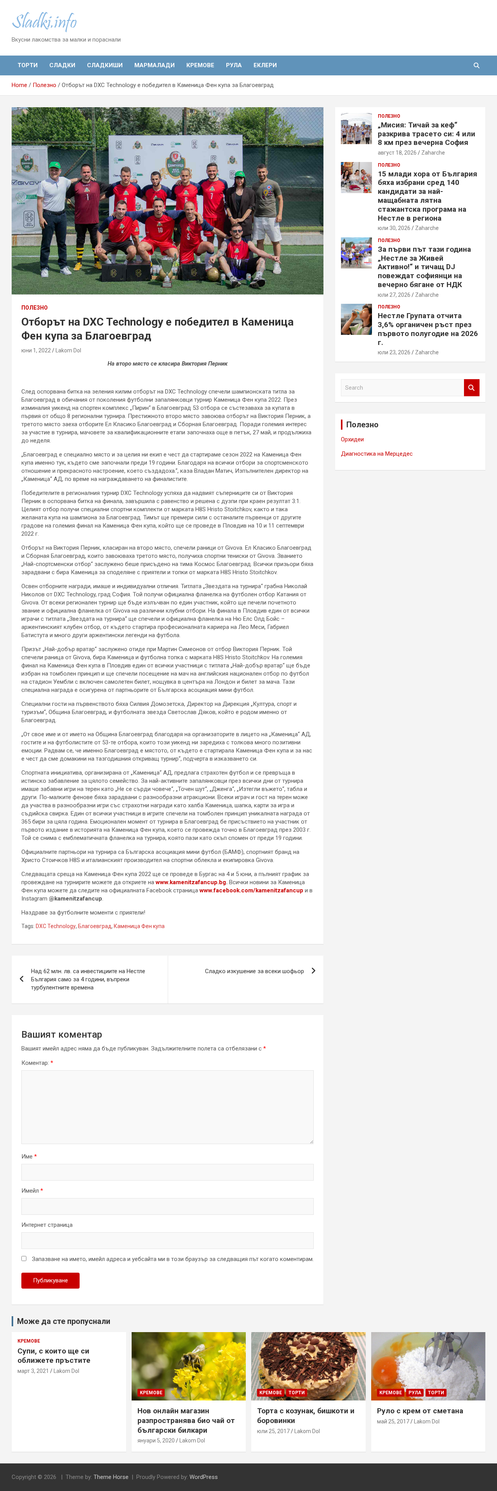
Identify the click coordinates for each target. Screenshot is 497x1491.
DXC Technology (56, 926)
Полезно (34, 308)
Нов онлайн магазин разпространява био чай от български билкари (186, 1420)
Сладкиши (105, 65)
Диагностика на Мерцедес (377, 453)
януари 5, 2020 (156, 1440)
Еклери (265, 65)
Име (29, 1156)
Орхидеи (352, 439)
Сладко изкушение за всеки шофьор (254, 971)
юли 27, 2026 (394, 295)
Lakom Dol (68, 350)
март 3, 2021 (33, 1371)
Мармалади (154, 65)
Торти (27, 65)
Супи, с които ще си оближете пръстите (53, 1355)
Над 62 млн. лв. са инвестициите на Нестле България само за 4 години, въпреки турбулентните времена (88, 979)
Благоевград (94, 926)
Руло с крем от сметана (420, 1410)
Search (472, 388)
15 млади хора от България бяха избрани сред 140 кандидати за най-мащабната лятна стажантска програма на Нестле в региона (427, 196)
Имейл (32, 1190)
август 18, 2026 (397, 153)
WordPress (203, 1477)
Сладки (62, 65)
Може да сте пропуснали (63, 1321)
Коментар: (37, 1062)
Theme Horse (111, 1477)
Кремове (200, 65)
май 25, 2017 (393, 1421)
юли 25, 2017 (273, 1431)
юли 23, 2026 (394, 352)
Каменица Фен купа (139, 926)
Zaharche (433, 153)
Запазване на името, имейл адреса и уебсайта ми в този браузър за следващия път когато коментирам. (173, 1259)
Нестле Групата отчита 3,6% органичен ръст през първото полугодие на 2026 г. (428, 329)
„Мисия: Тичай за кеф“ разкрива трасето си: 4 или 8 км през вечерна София (426, 133)
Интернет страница (47, 1224)
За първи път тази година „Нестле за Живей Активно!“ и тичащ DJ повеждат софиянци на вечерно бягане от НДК (424, 267)
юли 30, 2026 (394, 228)
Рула (234, 65)
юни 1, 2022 (36, 350)
